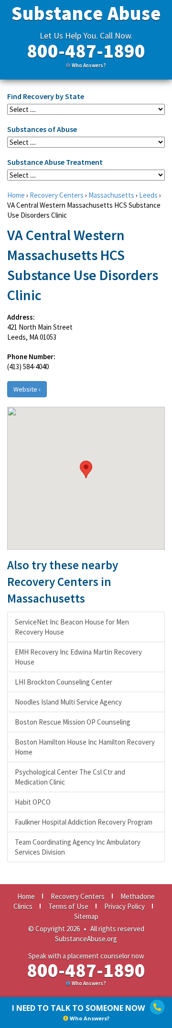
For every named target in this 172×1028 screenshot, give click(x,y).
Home (16, 195)
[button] (86, 469)
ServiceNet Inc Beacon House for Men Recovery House (72, 626)
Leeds (148, 195)
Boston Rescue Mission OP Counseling (72, 721)
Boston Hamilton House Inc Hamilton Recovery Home (85, 746)
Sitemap (86, 916)
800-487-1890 (86, 50)
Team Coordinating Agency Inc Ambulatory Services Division (77, 847)
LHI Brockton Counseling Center (63, 681)
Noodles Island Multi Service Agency (68, 701)
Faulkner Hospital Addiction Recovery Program (83, 821)
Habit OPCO (33, 801)
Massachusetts (111, 195)
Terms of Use (68, 906)
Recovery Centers (57, 195)
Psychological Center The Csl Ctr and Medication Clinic (70, 776)
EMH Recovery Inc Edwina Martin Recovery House (78, 656)
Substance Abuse (86, 13)
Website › (27, 389)
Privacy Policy (124, 906)
